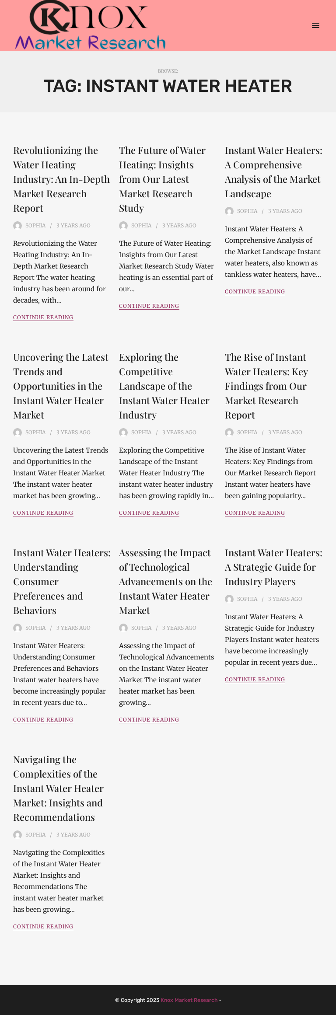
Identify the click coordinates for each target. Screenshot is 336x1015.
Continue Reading (43, 317)
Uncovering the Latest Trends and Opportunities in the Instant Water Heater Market (60, 385)
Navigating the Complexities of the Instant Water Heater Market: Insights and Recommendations (58, 788)
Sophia (35, 225)
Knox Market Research (189, 1000)
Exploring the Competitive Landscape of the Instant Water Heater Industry (164, 385)
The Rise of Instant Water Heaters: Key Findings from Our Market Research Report (266, 385)
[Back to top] (327, 1006)
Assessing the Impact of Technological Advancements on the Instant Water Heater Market (165, 581)
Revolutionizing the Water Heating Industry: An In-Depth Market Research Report (61, 178)
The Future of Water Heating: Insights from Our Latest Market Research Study (162, 178)
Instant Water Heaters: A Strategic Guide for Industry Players (273, 567)
